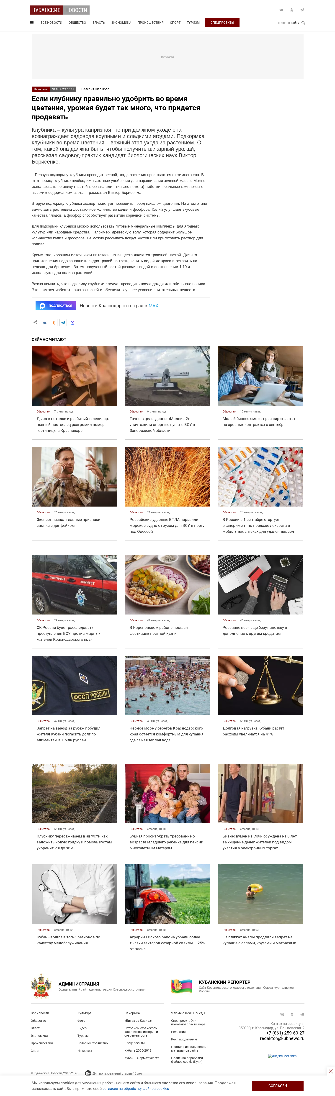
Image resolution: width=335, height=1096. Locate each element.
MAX (153, 305)
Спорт (175, 22)
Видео (82, 1028)
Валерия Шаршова (95, 89)
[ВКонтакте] (44, 322)
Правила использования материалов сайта (189, 1048)
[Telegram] (63, 322)
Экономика (121, 22)
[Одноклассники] (53, 322)
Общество (77, 22)
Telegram (302, 10)
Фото (81, 1020)
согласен (277, 1086)
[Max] (72, 322)
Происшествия (151, 22)
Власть (99, 22)
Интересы (84, 1050)
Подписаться (60, 305)
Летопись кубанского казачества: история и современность (141, 1031)
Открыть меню (32, 23)
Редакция (178, 1032)
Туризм (193, 22)
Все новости (51, 22)
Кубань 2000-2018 (138, 1050)
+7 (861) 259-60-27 (285, 1033)
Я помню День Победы (188, 1013)
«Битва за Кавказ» (138, 1020)
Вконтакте (281, 10)
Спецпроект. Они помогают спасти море (188, 1022)
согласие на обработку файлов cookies (136, 1088)
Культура (84, 1013)
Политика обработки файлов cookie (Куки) (187, 1059)
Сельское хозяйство (92, 1043)
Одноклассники (291, 10)
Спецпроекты (222, 22)
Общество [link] (43, 411)
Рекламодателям (184, 1039)
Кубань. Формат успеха (142, 1058)
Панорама (41, 89)
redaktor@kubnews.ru (282, 1038)
